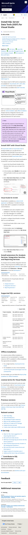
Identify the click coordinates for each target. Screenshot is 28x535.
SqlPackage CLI (5, 79)
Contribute (3, 529)
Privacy (9, 529)
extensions (18, 266)
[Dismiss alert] (26, 2)
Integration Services (10, 285)
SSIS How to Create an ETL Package (13, 423)
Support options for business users (13, 451)
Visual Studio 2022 (18, 148)
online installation (10, 111)
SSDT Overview (21, 87)
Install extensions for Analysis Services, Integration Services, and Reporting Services (13, 39)
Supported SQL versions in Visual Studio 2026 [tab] (5, 300)
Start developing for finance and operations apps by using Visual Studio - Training (13, 497)
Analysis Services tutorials (10, 425)
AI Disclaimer (4, 527)
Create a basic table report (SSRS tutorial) (14, 427)
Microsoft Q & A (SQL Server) (11, 438)
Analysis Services (9, 284)
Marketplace (17, 270)
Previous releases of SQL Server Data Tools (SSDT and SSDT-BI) (13, 407)
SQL (6, 18)
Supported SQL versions (7, 41)
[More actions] (26, 18)
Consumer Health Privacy (7, 531)
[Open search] (21, 15)
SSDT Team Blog (8, 415)
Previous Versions (13, 527)
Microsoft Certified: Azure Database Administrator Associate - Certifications (13, 506)
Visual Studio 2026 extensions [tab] (5, 274)
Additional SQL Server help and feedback (14, 453)
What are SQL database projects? (12, 421)
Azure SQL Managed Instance (16, 51)
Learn (2, 18)
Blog (19, 527)
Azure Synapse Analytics (7, 53)
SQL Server (11, 18)
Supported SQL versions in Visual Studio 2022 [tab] (13, 300)
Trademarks (3, 533)
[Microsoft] (14, 15)
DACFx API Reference (9, 417)
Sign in (25, 14)
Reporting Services (9, 287)
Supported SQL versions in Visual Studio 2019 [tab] (22, 300)
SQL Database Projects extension (12, 419)
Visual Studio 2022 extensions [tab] (14, 274)
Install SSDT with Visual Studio (9, 37)
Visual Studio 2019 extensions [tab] (22, 274)
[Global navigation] (1, 15)
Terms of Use (18, 531)
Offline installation (6, 43)
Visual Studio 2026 (6, 148)
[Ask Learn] (23, 18)
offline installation (22, 111)
